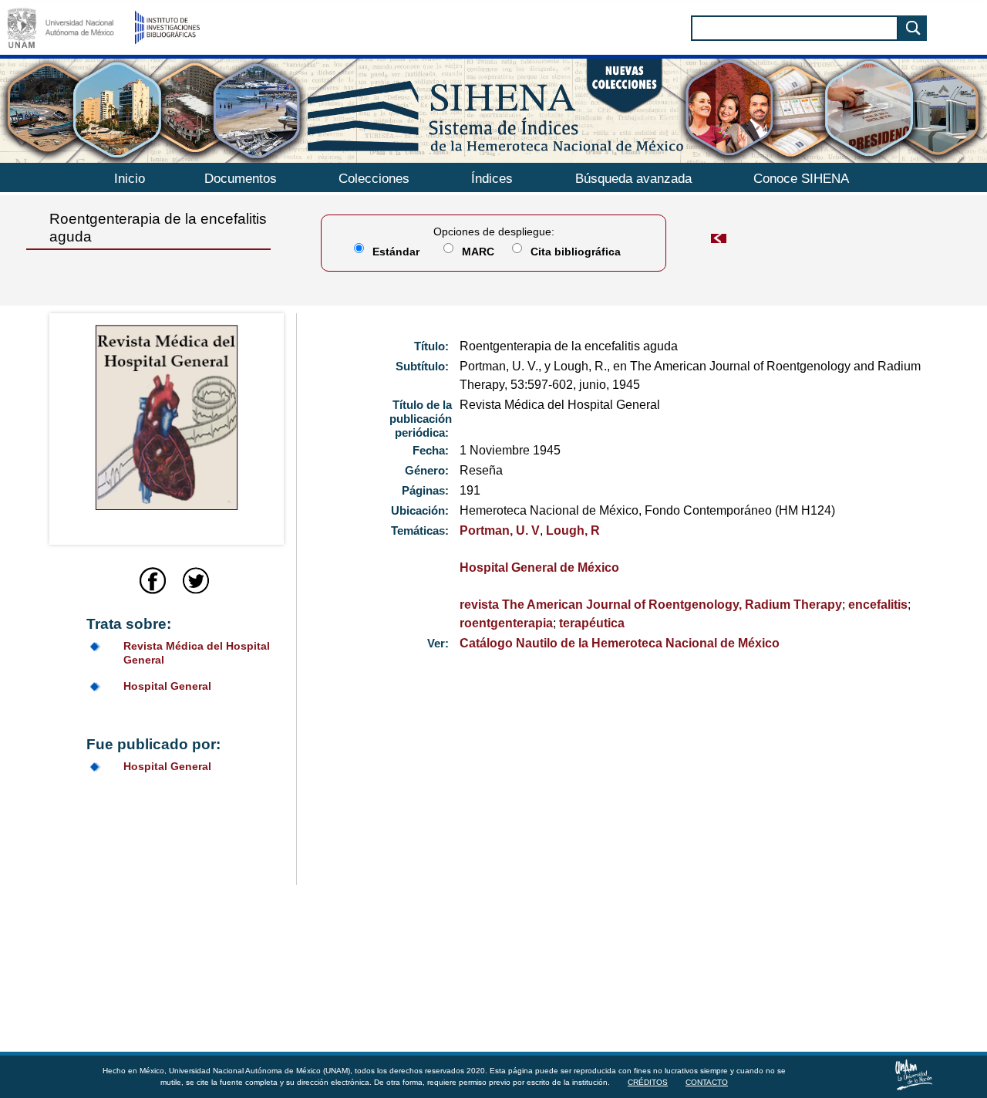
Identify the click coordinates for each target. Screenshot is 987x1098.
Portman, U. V (500, 530)
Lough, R (573, 530)
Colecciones (374, 178)
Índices (492, 178)
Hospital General (167, 686)
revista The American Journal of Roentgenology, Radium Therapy (651, 604)
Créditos (648, 1082)
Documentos (240, 178)
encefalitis (878, 604)
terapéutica (592, 623)
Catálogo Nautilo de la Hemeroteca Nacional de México (620, 643)
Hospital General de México (539, 567)
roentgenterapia (506, 623)
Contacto (707, 1082)
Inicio (129, 178)
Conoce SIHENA (801, 178)
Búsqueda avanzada (633, 178)
